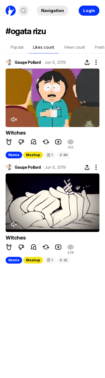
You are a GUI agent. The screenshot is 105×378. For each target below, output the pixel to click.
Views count (74, 47)
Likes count (43, 47)
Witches (15, 133)
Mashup (33, 155)
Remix (13, 155)
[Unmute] (14, 119)
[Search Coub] (23, 11)
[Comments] (33, 141)
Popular (17, 47)
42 (63, 260)
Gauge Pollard (28, 62)
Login (89, 10)
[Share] (87, 62)
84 (63, 154)
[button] (9, 141)
